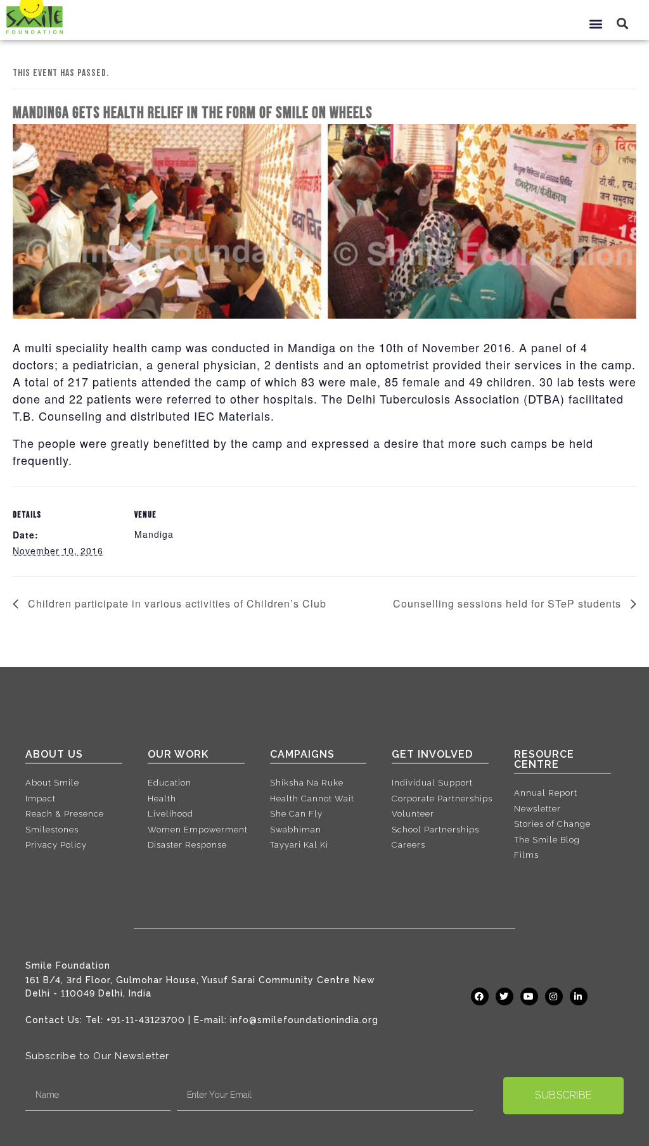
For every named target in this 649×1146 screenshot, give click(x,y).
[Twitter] (504, 996)
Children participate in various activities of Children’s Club (175, 603)
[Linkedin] (579, 996)
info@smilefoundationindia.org (304, 1020)
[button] (596, 23)
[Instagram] (554, 996)
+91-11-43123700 (145, 1020)
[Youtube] (529, 996)
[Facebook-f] (480, 996)
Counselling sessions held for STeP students (508, 603)
